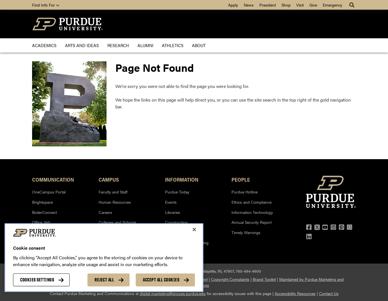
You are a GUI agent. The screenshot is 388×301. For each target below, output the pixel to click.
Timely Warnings (245, 232)
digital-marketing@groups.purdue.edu (173, 293)
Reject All (104, 280)
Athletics (172, 45)
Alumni (145, 45)
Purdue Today (177, 192)
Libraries (172, 212)
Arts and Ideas (82, 45)
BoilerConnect (44, 212)
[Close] (194, 229)
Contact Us (329, 293)
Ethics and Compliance (251, 202)
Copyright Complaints (230, 279)
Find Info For (44, 5)
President (267, 5)
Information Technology (252, 212)
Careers (105, 212)
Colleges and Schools (117, 222)
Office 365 (41, 222)
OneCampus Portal (49, 192)
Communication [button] (53, 179)
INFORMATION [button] (182, 179)
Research (118, 45)
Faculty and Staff (113, 192)
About (199, 45)
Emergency (332, 5)
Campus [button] (109, 179)
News (249, 5)
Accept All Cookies (161, 280)
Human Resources (115, 202)
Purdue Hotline (244, 192)
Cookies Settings (37, 280)
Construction (176, 222)
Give (313, 5)
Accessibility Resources (295, 293)
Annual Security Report (251, 222)
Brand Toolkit (264, 279)
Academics (44, 45)
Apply (233, 5)
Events (171, 202)
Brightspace (42, 202)
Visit (300, 5)
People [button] (240, 179)
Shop (286, 5)
